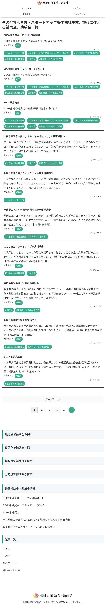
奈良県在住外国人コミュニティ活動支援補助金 (29, 527)
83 (64, 410)
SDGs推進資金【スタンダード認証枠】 (25, 505)
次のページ (53, 399)
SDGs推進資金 (11, 512)
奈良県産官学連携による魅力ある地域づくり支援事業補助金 (36, 519)
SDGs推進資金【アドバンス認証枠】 (23, 498)
